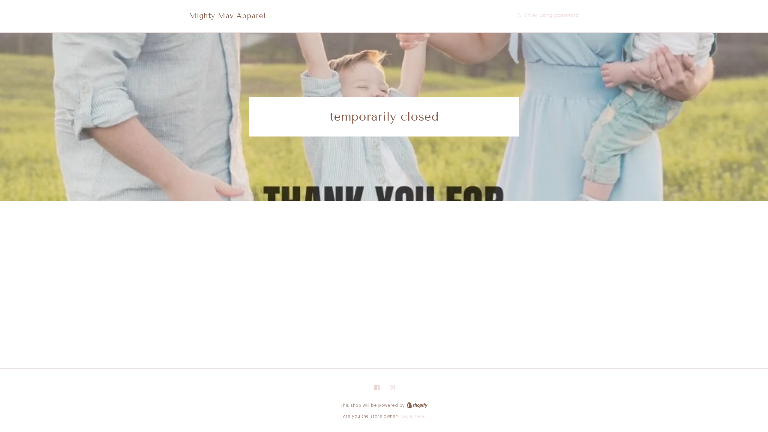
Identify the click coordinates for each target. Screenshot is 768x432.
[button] (547, 15)
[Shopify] (417, 405)
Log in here (413, 416)
